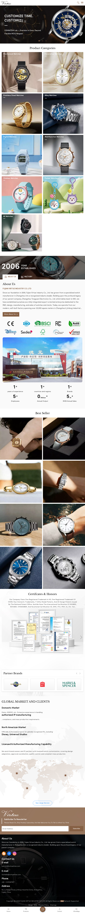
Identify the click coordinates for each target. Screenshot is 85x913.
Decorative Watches (53, 54)
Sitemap (53, 905)
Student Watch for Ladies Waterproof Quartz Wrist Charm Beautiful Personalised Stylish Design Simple (64, 439)
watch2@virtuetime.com (11, 866)
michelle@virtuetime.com (11, 874)
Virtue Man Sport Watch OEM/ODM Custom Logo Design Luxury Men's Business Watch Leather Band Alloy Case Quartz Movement (64, 525)
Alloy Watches (51, 95)
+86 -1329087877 (8, 882)
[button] (39, 40)
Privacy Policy (44, 905)
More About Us (10, 314)
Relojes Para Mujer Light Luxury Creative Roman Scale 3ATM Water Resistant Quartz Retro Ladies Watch (64, 482)
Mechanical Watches (12, 54)
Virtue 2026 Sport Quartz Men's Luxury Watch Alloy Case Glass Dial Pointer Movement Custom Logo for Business (64, 568)
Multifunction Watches (54, 137)
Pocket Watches (51, 178)
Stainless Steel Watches (13, 95)
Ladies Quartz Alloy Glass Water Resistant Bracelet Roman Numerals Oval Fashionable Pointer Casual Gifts (21, 482)
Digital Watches (9, 137)
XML (35, 905)
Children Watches (10, 178)
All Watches (8, 216)
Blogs (31, 905)
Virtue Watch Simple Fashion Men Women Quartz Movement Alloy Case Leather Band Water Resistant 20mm (21, 568)
